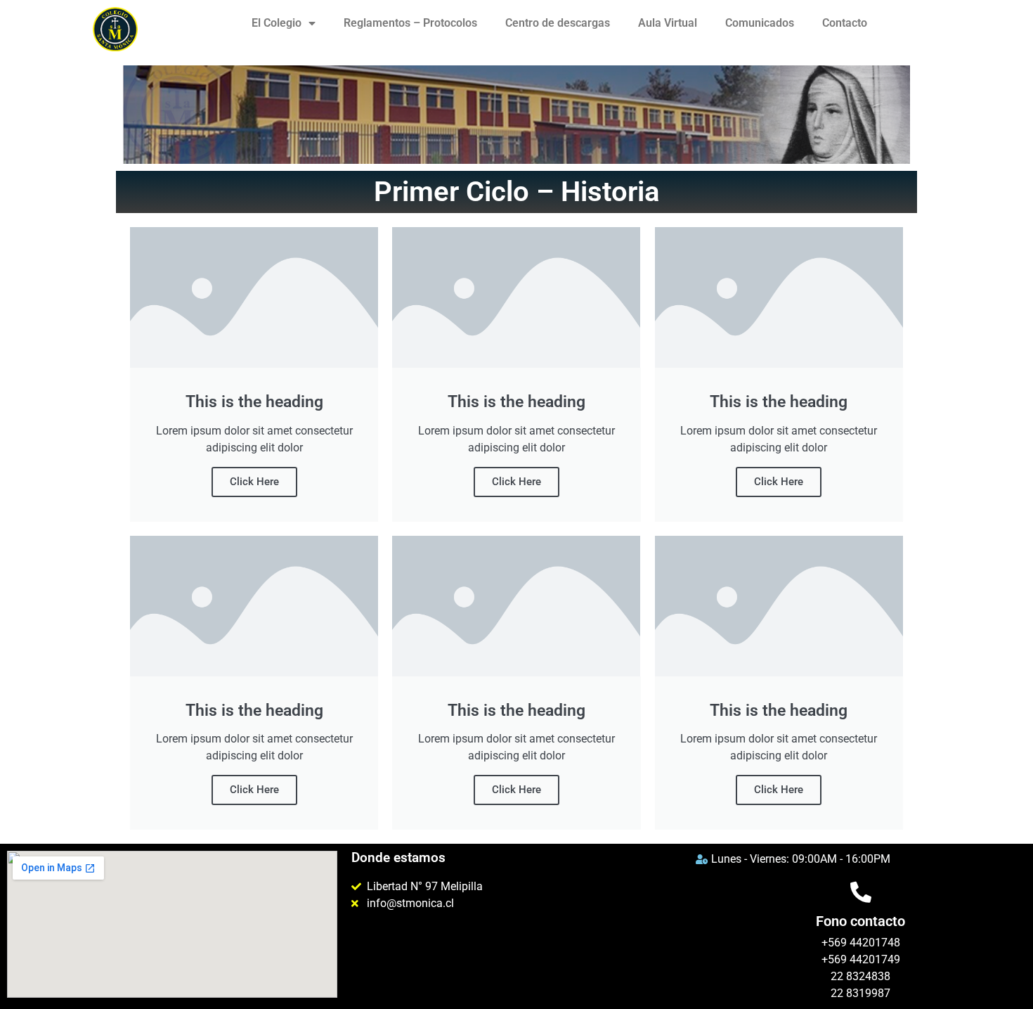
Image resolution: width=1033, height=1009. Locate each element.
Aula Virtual (667, 23)
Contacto (844, 23)
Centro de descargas (557, 23)
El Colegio (276, 23)
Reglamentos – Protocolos (410, 23)
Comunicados (759, 23)
